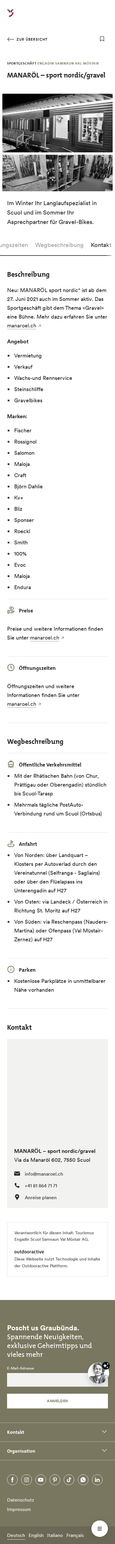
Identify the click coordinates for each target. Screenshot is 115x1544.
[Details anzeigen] (106, 1366)
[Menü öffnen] (99, 1528)
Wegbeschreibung (59, 245)
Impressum (19, 1509)
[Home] (10, 16)
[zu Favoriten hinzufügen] (102, 39)
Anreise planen (41, 1197)
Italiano (55, 1535)
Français (75, 1535)
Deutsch (16, 1535)
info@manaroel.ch (44, 1174)
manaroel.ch (21, 325)
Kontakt (101, 245)
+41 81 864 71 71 (41, 1186)
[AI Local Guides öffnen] (98, 1373)
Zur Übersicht (31, 39)
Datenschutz (20, 1500)
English (36, 1535)
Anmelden (57, 1401)
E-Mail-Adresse (20, 1368)
